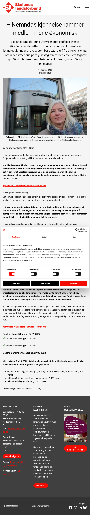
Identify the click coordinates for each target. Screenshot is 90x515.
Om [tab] (74, 237)
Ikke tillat (16, 283)
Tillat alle (73, 283)
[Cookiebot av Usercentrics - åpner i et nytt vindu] (77, 230)
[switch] (34, 274)
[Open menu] (87, 7)
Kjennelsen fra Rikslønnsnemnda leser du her (24, 185)
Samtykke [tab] (16, 237)
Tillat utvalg (45, 283)
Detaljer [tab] (45, 237)
